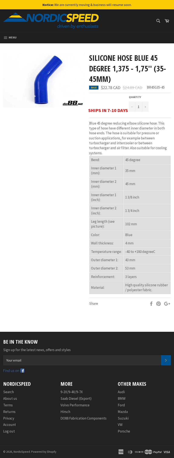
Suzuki (123, 418)
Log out (9, 431)
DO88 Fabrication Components (83, 418)
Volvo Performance (75, 405)
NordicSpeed (22, 452)
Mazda (123, 411)
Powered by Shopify (43, 452)
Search (8, 392)
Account (9, 424)
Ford (121, 405)
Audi (121, 392)
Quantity (135, 97)
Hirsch (65, 411)
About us (10, 398)
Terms (8, 405)
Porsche (124, 431)
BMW (121, 398)
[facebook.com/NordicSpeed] (13, 371)
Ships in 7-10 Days (108, 110)
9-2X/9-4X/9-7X (71, 392)
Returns (9, 411)
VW (120, 424)
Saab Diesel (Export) (76, 398)
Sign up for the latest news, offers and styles (37, 349)
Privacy (8, 418)
